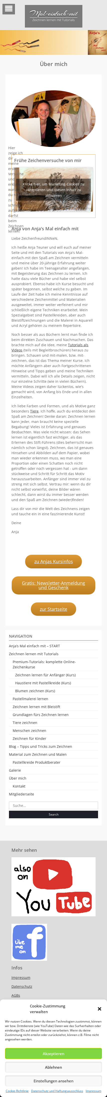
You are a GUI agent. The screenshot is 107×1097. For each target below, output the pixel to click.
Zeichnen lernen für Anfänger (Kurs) (45, 675)
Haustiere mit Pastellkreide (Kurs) (43, 683)
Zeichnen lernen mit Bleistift (36, 706)
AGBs (15, 995)
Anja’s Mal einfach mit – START (34, 646)
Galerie (15, 770)
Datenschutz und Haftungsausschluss (57, 1091)
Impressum (93, 1091)
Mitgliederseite (21, 794)
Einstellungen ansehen (53, 1080)
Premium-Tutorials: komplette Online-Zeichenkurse (44, 664)
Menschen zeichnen (29, 730)
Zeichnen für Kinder (29, 738)
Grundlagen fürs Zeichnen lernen (41, 714)
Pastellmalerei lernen (30, 698)
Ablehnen (53, 1067)
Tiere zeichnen (25, 722)
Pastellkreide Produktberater (36, 762)
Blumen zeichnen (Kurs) (35, 690)
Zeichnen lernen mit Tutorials (33, 653)
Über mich (17, 778)
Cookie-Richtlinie (17, 1091)
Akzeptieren (53, 1053)
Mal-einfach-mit (53, 13)
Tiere (34, 411)
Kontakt (19, 786)
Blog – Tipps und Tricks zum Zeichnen (40, 746)
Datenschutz (21, 986)
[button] (99, 1008)
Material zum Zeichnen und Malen (38, 754)
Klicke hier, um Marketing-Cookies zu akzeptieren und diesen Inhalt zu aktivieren (53, 189)
